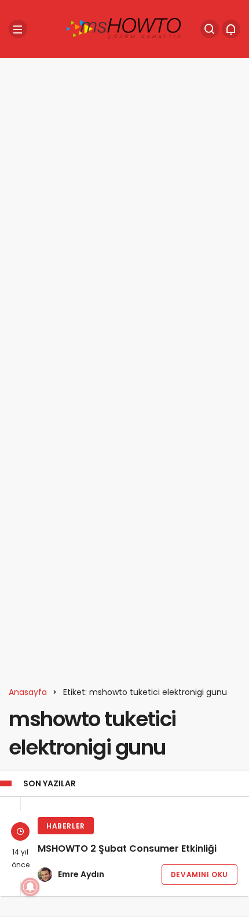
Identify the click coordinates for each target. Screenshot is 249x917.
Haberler (65, 826)
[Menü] (18, 29)
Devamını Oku (199, 874)
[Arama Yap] (209, 29)
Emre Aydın (81, 874)
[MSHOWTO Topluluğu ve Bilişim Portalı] (124, 28)
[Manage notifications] (30, 887)
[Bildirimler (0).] (231, 29)
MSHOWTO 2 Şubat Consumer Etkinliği (127, 849)
